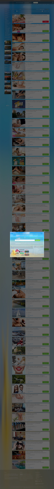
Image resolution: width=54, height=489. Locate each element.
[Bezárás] (44, 231)
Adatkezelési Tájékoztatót (18, 243)
